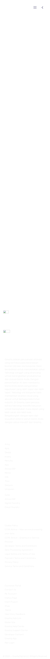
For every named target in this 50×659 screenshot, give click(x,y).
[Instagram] (13, 649)
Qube (7, 495)
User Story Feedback (15, 614)
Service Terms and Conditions (19, 566)
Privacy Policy (12, 562)
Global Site (10, 622)
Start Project (11, 602)
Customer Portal (13, 585)
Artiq (7, 444)
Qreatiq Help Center (14, 626)
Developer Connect (14, 634)
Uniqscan (9, 489)
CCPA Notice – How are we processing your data (23, 531)
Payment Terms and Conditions (20, 558)
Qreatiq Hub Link (13, 618)
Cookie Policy (11, 525)
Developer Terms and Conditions (21, 546)
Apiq (7, 448)
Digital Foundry (12, 503)
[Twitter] (3, 649)
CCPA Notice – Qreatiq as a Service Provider (22, 539)
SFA (7, 477)
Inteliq (8, 456)
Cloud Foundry (12, 507)
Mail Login (10, 642)
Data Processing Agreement (19, 550)
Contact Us (10, 589)
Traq (7, 481)
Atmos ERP (10, 469)
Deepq (8, 452)
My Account (11, 594)
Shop (7, 606)
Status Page (11, 598)
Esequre (9, 485)
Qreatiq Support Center (16, 630)
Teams (8, 610)
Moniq (8, 473)
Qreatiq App (11, 638)
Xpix (7, 464)
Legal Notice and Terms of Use (20, 554)
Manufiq (9, 460)
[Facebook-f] (8, 649)
